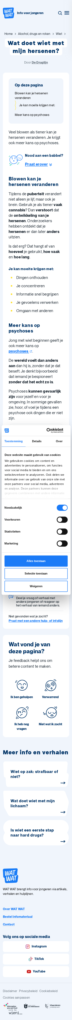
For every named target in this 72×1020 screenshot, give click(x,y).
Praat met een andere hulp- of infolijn (36, 621)
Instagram (39, 946)
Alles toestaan (36, 561)
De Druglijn (40, 62)
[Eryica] (10, 1006)
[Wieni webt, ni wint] (15, 1011)
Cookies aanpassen (16, 997)
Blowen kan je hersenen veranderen (31, 95)
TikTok (39, 959)
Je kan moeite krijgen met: (37, 105)
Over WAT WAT (14, 909)
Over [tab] (59, 441)
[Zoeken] (60, 13)
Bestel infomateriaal (17, 917)
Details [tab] (36, 441)
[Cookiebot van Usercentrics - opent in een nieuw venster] (51, 430)
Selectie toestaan (36, 573)
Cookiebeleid (48, 991)
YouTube (39, 971)
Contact (9, 924)
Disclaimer (10, 991)
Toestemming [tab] (13, 441)
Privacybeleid (28, 991)
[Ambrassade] (31, 1006)
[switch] (62, 520)
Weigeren (36, 586)
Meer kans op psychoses (32, 115)
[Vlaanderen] (52, 1006)
